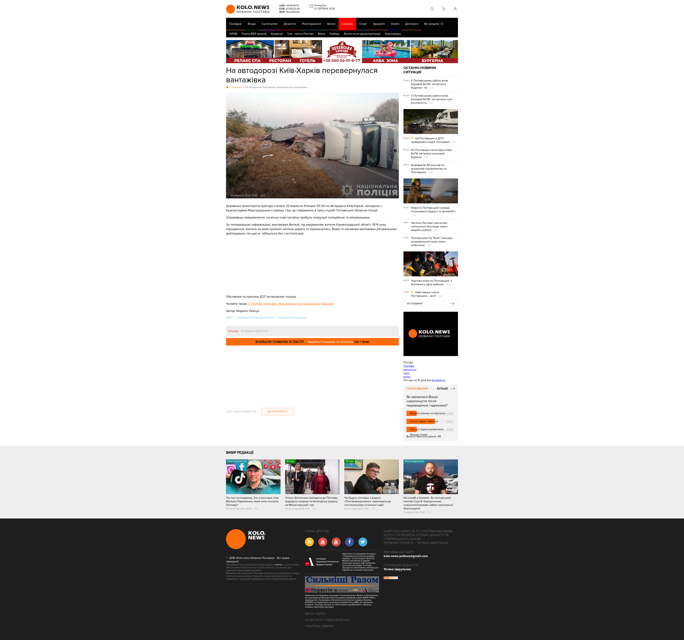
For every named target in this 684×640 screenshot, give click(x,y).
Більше (442, 388)
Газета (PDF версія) (254, 34)
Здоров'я (379, 24)
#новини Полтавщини (292, 317)
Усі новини (414, 303)
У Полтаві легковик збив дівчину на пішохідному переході (291, 304)
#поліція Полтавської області (256, 317)
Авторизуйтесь (277, 411)
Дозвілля (290, 24)
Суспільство (270, 24)
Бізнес (331, 24)
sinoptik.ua (438, 380)
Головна (235, 24)
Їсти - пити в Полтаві (300, 34)
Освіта (395, 24)
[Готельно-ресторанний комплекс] (342, 51)
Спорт (363, 24)
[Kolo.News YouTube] (430, 334)
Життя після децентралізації (362, 34)
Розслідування (311, 24)
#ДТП (229, 317)
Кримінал (277, 34)
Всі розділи (432, 24)
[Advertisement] (312, 262)
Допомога (411, 24)
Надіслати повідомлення (327, 620)
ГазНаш (334, 34)
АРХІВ (233, 34)
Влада (252, 24)
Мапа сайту (315, 614)
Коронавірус (393, 34)
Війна (321, 34)
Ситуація (347, 24)
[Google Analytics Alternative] (391, 578)
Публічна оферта (319, 626)
